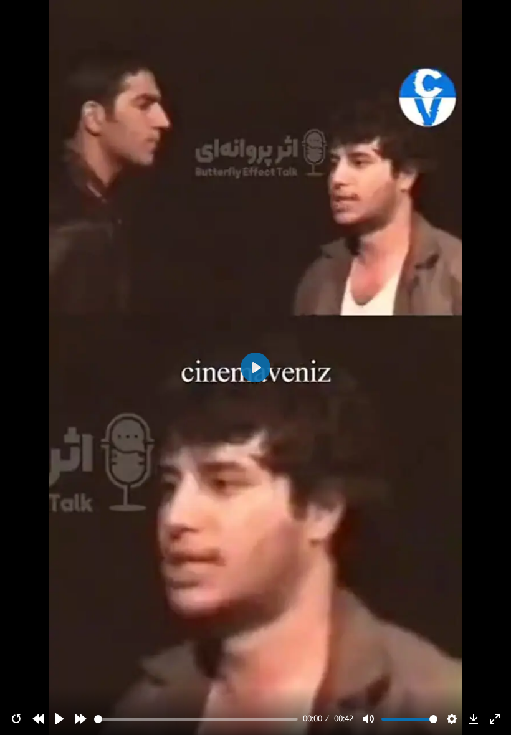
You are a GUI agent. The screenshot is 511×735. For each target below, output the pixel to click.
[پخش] (59, 719)
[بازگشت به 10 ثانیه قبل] (38, 719)
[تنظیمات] (452, 719)
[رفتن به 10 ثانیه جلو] (81, 719)
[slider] (196, 719)
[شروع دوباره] (16, 719)
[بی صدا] (368, 719)
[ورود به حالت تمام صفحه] (495, 719)
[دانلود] (474, 719)
